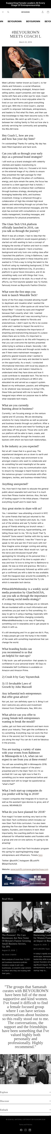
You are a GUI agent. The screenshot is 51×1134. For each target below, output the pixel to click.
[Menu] (3, 12)
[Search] (8, 12)
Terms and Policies (25, 1125)
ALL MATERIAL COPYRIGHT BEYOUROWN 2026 (28, 1119)
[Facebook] (21, 1130)
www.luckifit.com (19, 869)
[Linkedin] (29, 1130)
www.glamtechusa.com (37, 869)
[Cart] (48, 12)
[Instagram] (25, 1130)
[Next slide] (46, 938)
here (40, 855)
